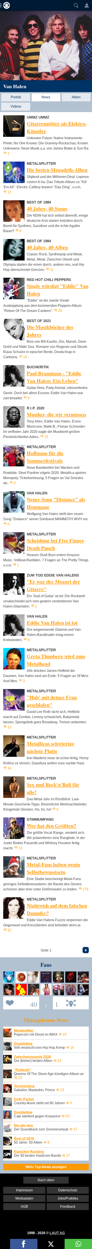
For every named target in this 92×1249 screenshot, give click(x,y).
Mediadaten (24, 1198)
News (46, 97)
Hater (55, 1002)
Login (86, 5)
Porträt (16, 97)
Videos (15, 106)
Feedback (67, 1206)
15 (25, 357)
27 (75, 1129)
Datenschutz (67, 1190)
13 (20, 848)
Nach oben (46, 1180)
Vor (86, 950)
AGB (24, 1206)
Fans (20, 1002)
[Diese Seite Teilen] (23, 1244)
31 (9, 930)
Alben (76, 97)
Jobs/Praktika (68, 1198)
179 (85, 889)
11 (9, 192)
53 (68, 1116)
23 (65, 1034)
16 (72, 1047)
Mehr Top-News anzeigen (46, 1167)
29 (60, 311)
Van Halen (14, 86)
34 (9, 768)
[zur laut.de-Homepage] (5, 5)
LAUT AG (57, 1233)
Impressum (24, 1190)
